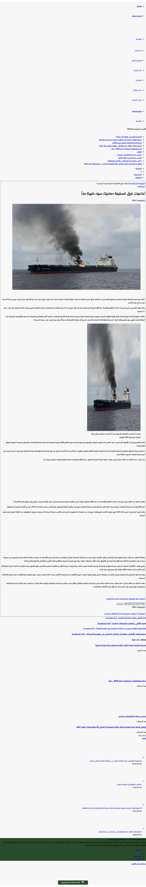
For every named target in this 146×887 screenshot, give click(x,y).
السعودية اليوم (137, 60)
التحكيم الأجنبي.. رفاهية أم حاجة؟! (129, 136)
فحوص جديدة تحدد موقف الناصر (130, 158)
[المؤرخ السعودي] (138, 27)
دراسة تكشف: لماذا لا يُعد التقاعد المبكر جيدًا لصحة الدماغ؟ (120, 139)
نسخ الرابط (120, 604)
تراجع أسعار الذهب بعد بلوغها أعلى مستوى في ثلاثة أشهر (120, 831)
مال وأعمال (137, 70)
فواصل (139, 152)
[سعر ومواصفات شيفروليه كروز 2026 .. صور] (125, 675)
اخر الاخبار (138, 50)
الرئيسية (142, 183)
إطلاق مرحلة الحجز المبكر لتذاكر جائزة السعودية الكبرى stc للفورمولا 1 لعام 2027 (113, 164)
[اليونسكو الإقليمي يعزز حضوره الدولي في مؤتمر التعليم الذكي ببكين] (130, 757)
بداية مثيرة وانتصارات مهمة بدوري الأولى (127, 142)
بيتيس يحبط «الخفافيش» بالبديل (129, 155)
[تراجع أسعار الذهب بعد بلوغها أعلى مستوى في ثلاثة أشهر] (130, 828)
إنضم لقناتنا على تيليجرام (70, 882)
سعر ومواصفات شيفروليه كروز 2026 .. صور (126, 149)
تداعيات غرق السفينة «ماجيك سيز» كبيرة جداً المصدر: (125, 598)
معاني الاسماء (137, 100)
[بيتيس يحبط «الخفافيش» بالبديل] (125, 711)
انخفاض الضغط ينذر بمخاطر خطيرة (129, 784)
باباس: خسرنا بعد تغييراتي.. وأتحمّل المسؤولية (125, 161)
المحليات (139, 80)
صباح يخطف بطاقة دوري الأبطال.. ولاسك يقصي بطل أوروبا (120, 146)
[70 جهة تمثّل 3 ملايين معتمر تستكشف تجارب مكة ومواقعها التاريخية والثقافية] (130, 804)
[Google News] (138, 610)
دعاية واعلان (137, 90)
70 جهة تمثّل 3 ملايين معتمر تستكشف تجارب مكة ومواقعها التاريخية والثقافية (112, 808)
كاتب (143, 200)
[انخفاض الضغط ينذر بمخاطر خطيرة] (130, 781)
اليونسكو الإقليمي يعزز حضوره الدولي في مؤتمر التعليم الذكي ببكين (116, 760)
